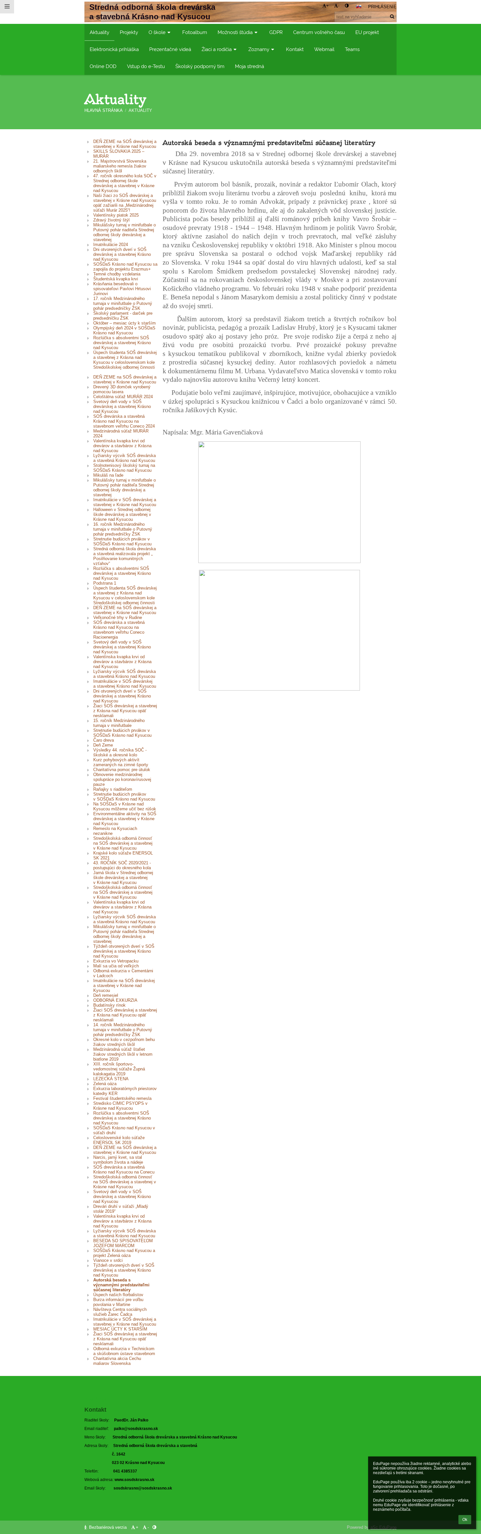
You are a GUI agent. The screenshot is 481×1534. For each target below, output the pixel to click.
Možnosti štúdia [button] (235, 32)
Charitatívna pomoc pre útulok (121, 769)
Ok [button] (464, 1519)
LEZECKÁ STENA (111, 1078)
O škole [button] (157, 32)
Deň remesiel (105, 995)
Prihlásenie (382, 6)
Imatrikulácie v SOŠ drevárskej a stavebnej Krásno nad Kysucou (124, 684)
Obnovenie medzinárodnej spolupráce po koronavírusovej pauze (122, 779)
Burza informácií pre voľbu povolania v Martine (118, 1302)
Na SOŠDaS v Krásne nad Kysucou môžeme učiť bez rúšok (124, 806)
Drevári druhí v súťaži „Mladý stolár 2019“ (120, 1209)
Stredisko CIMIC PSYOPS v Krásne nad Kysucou (120, 1106)
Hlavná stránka (103, 110)
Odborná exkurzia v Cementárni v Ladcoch (123, 973)
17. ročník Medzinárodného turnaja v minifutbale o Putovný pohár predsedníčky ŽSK (122, 303)
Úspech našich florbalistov (118, 1294)
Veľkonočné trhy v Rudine (117, 617)
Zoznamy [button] (258, 49)
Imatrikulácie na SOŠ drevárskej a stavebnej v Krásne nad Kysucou (124, 985)
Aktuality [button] (99, 32)
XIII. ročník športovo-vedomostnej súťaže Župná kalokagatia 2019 (119, 1069)
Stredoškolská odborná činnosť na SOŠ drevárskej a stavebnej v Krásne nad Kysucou (122, 843)
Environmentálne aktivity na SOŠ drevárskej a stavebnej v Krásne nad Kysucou (124, 818)
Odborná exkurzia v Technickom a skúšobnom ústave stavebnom (124, 1351)
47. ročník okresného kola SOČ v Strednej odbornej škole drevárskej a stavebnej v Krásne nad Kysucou (124, 183)
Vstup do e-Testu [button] (146, 66)
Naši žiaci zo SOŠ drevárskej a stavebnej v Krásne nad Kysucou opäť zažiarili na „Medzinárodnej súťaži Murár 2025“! (124, 203)
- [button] (338, 5)
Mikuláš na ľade (108, 475)
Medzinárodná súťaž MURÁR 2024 (121, 433)
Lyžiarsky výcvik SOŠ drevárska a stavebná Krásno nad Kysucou (124, 458)
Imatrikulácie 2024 (110, 244)
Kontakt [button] (295, 49)
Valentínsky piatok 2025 (116, 215)
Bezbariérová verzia (108, 1527)
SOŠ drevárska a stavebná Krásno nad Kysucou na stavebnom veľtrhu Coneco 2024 (124, 421)
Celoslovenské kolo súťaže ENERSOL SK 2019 (119, 1140)
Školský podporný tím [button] (199, 66)
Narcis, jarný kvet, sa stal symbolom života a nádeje (118, 1160)
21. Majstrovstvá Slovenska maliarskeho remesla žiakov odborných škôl (119, 166)
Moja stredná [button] (249, 66)
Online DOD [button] (103, 66)
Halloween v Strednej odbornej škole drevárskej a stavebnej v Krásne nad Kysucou (122, 514)
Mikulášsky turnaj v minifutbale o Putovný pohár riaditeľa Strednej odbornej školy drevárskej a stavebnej (124, 232)
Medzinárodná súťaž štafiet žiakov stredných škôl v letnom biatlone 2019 (122, 1054)
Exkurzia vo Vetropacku (115, 961)
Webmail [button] (324, 49)
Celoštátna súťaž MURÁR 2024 (123, 396)
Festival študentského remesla (122, 1098)
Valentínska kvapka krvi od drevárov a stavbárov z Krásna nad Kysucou (122, 445)
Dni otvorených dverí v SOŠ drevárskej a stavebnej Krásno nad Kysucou (122, 254)
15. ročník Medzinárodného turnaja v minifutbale (119, 723)
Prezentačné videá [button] (170, 49)
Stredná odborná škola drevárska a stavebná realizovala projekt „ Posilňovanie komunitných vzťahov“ (124, 556)
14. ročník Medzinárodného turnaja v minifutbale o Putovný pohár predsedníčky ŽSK (122, 1029)
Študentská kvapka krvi (115, 278)
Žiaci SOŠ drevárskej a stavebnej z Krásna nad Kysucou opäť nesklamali (125, 710)
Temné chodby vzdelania (116, 274)
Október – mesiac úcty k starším (124, 323)
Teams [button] (352, 49)
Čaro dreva (103, 740)
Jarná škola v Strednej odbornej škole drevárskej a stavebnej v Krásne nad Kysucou (123, 877)
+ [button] (327, 5)
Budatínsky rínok (109, 1005)
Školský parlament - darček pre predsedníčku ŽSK (122, 316)
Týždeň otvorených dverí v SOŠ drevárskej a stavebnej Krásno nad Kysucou (123, 951)
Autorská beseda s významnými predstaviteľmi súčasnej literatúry (121, 1285)
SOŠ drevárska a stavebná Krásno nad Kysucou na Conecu (123, 1169)
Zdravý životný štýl (111, 220)
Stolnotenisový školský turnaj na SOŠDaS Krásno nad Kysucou (124, 468)
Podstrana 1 (104, 583)
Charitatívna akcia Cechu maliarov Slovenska (117, 1361)
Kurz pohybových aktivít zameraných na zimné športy (120, 762)
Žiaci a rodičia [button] (217, 49)
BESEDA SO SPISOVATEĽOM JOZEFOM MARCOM (123, 1243)
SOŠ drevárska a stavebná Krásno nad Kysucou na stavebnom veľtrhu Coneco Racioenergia (119, 630)
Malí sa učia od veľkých (116, 965)
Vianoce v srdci (108, 1260)
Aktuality (140, 110)
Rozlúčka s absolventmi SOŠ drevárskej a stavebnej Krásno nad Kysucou (122, 342)
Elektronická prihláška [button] (114, 49)
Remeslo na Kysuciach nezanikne (115, 831)
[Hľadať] (392, 16)
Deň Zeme (103, 745)
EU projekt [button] (367, 32)
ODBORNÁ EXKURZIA (115, 1000)
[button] (346, 6)
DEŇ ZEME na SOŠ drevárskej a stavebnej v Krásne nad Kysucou (124, 144)
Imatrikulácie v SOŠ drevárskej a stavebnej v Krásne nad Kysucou (124, 502)
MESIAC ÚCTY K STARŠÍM (120, 1329)
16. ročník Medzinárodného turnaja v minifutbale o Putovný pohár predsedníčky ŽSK (122, 529)
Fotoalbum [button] (194, 32)
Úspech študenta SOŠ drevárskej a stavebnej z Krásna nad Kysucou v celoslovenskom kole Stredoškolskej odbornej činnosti (125, 362)
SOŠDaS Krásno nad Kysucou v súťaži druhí (124, 1130)
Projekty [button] (129, 32)
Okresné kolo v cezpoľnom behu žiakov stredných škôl (124, 1042)
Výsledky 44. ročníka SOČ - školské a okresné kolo (120, 752)
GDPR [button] (276, 32)
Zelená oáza (104, 1083)
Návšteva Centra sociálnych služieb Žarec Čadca (120, 1312)
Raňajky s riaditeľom (112, 789)
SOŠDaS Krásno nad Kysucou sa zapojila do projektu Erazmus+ (125, 267)
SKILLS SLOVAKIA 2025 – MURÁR (118, 154)
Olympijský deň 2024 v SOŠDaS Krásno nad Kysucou (124, 330)
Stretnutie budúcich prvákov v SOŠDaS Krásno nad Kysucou (122, 541)
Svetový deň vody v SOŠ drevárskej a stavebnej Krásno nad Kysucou (122, 406)
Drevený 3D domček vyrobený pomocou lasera (122, 389)
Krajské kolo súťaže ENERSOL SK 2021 (123, 855)
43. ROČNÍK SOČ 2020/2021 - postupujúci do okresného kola (122, 865)
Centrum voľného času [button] (319, 32)
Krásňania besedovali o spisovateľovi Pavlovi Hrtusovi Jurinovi (122, 288)
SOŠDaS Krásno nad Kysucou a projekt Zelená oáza (124, 1253)
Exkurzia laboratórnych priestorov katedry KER (125, 1091)
